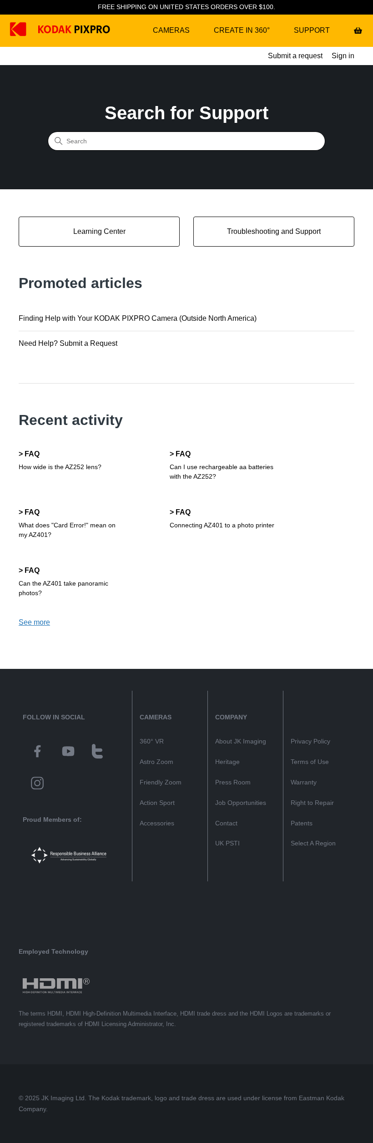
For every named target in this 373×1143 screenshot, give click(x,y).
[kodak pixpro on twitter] (97, 752)
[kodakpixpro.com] (25, 31)
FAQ (32, 454)
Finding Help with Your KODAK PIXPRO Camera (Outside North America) (138, 318)
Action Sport (157, 802)
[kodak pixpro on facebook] (37, 752)
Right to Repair (312, 802)
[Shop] (358, 30)
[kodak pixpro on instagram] (37, 784)
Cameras (171, 30)
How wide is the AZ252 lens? (60, 466)
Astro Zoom (156, 761)
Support (312, 30)
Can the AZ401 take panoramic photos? (63, 588)
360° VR (152, 741)
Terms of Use (310, 761)
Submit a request (295, 56)
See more (34, 622)
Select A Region (313, 843)
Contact (226, 823)
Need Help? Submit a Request (68, 343)
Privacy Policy (310, 741)
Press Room (233, 782)
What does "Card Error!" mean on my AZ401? (67, 529)
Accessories (157, 823)
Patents (302, 823)
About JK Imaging (240, 741)
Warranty (304, 782)
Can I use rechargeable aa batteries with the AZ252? (221, 471)
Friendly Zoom (160, 782)
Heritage (227, 761)
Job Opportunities (240, 802)
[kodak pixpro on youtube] (68, 752)
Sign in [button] (343, 56)
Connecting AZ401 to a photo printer (222, 525)
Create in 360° (242, 30)
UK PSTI (227, 843)
